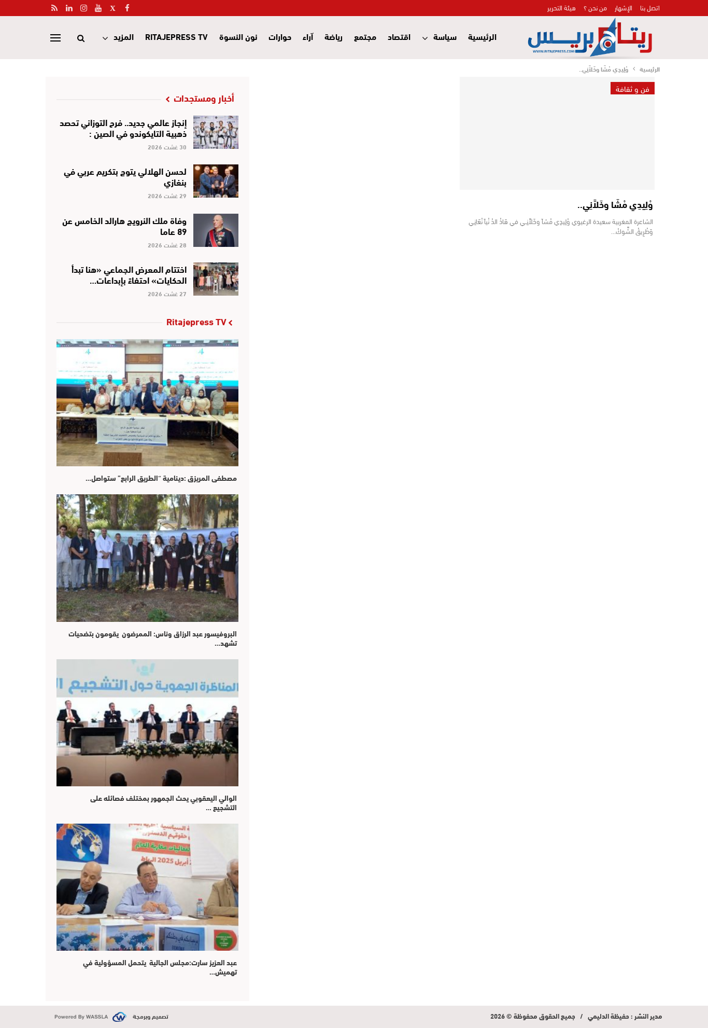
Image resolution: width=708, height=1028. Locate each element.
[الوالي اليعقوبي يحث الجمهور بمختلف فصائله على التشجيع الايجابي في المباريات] (147, 722)
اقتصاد (399, 36)
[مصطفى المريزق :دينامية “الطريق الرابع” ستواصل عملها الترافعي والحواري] (147, 402)
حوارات (279, 36)
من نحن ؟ (595, 7)
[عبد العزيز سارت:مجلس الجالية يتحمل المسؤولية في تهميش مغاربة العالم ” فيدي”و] (147, 887)
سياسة (445, 36)
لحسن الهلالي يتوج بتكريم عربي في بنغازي (125, 175)
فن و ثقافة (632, 88)
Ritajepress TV (176, 36)
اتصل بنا (650, 7)
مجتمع (365, 36)
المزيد (124, 36)
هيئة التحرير (561, 7)
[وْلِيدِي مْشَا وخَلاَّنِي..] (557, 133)
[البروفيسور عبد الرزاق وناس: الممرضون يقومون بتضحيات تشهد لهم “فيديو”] (147, 557)
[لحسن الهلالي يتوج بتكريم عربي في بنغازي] (215, 181)
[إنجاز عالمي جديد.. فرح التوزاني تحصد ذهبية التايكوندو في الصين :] (215, 132)
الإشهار (623, 7)
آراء (308, 36)
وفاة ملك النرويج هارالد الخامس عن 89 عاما (124, 225)
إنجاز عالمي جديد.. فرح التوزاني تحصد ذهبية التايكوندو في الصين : (123, 127)
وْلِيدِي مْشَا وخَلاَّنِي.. (615, 204)
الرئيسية (482, 36)
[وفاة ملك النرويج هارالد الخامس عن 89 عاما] (215, 230)
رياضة (333, 36)
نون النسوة (238, 36)
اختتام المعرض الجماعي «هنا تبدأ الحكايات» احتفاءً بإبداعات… (129, 273)
